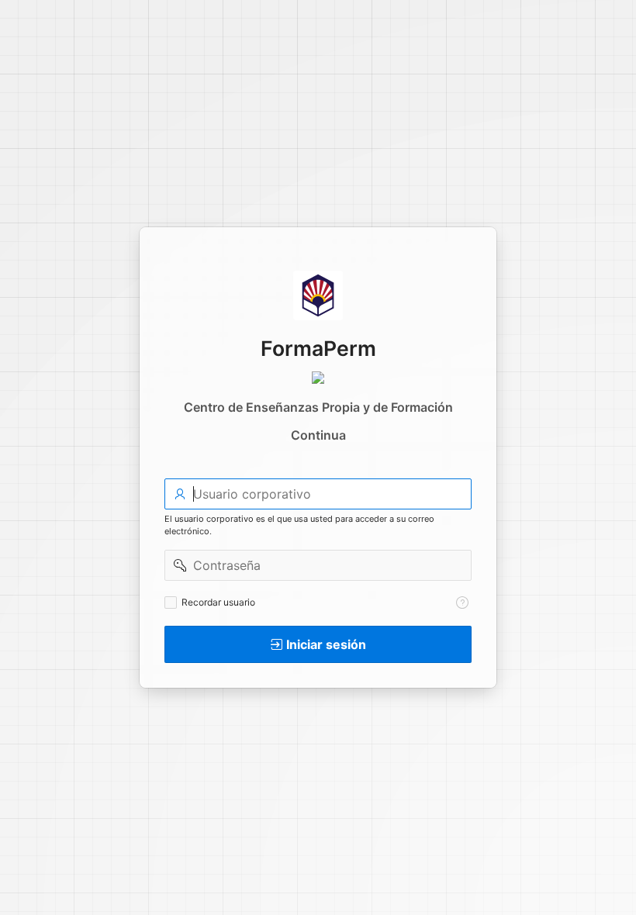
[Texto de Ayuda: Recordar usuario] (462, 602)
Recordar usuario (218, 602)
